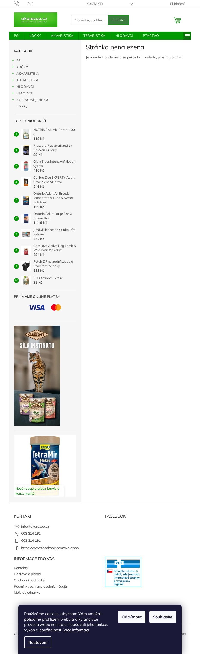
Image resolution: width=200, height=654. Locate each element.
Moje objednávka (27, 592)
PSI (19, 60)
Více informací (76, 629)
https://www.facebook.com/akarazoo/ (50, 548)
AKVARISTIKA (27, 73)
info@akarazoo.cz (35, 526)
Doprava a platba (27, 574)
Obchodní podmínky (29, 580)
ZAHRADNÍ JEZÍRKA (32, 100)
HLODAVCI (25, 86)
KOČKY (22, 67)
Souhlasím (162, 616)
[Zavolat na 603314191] (21, 3)
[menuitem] (16, 36)
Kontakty (95, 4)
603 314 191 (31, 533)
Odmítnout (132, 616)
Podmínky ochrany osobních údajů (40, 586)
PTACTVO (24, 93)
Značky (21, 106)
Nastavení (37, 642)
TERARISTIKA (27, 80)
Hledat (118, 20)
